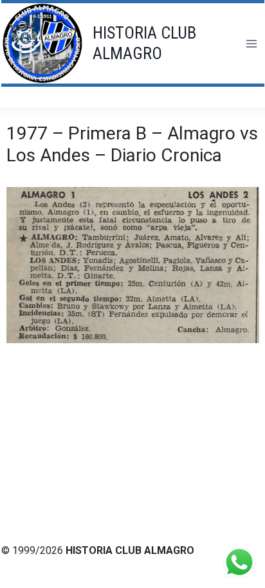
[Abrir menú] (251, 43)
